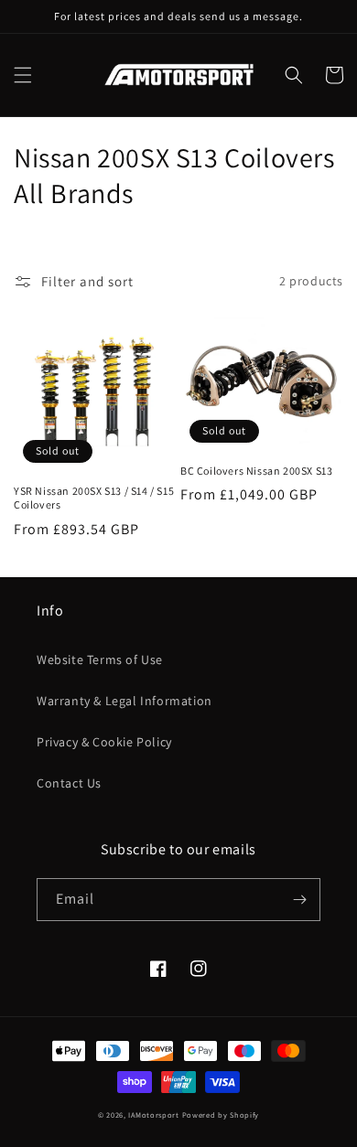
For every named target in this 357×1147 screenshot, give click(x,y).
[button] (23, 75)
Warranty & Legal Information (124, 700)
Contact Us (69, 783)
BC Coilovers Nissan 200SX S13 (256, 470)
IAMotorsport (153, 1114)
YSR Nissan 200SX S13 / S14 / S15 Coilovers (94, 498)
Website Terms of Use (100, 659)
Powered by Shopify (221, 1114)
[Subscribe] (299, 899)
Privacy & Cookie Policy (104, 742)
